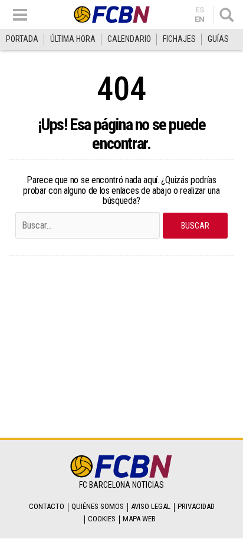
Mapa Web (139, 518)
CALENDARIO (129, 39)
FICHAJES (179, 39)
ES (199, 10)
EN (200, 19)
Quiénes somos (97, 506)
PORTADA (22, 39)
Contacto (46, 506)
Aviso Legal (150, 506)
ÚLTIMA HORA (73, 39)
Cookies (102, 518)
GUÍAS (218, 39)
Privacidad (196, 506)
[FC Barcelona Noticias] (112, 14)
